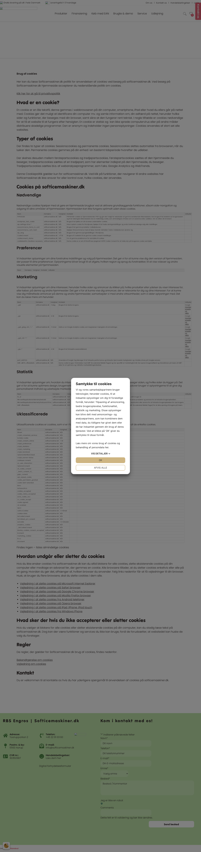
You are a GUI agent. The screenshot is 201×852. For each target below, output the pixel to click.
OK (100, 460)
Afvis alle (100, 467)
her (106, 447)
